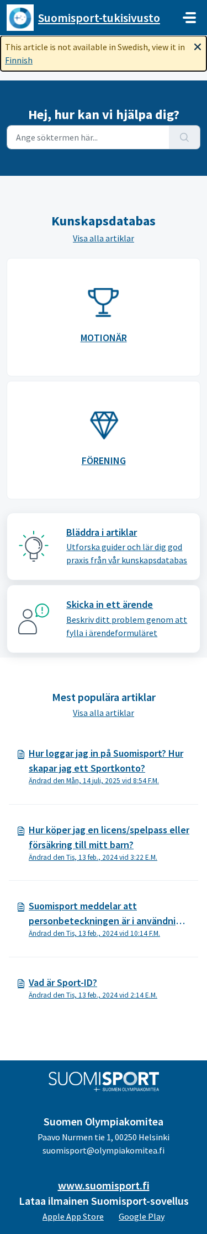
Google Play (141, 1216)
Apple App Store (73, 1216)
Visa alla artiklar (103, 238)
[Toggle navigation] (189, 18)
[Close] (197, 46)
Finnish (19, 60)
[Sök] (184, 137)
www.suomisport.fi (104, 1185)
